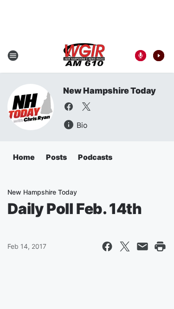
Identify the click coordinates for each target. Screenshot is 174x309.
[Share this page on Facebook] (107, 246)
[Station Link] (84, 55)
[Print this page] (160, 246)
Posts (56, 157)
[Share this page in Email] (142, 246)
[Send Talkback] (140, 55)
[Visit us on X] (86, 106)
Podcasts (95, 157)
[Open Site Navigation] (13, 55)
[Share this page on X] (124, 246)
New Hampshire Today (109, 90)
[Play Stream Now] (158, 55)
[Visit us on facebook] (68, 106)
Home (24, 157)
